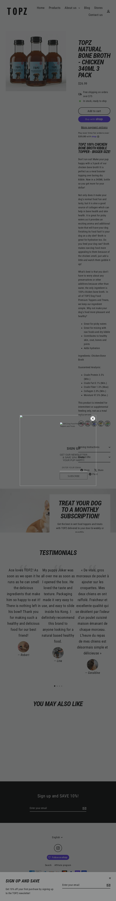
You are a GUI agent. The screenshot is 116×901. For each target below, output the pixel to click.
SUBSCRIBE (74, 476)
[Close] (92, 418)
